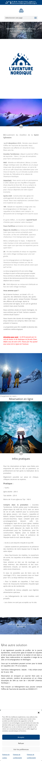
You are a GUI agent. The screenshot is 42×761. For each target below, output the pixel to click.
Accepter (21, 737)
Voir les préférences (21, 749)
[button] (39, 713)
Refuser (21, 743)
